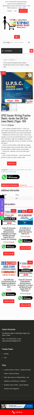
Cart (15, 11)
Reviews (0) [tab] (23, 185)
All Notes (11, 170)
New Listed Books (10, 172)
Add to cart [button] (7, 253)
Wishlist (9, 11)
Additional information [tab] (9, 185)
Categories (8, 51)
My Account (23, 11)
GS (15, 170)
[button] (31, 51)
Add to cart (11, 163)
